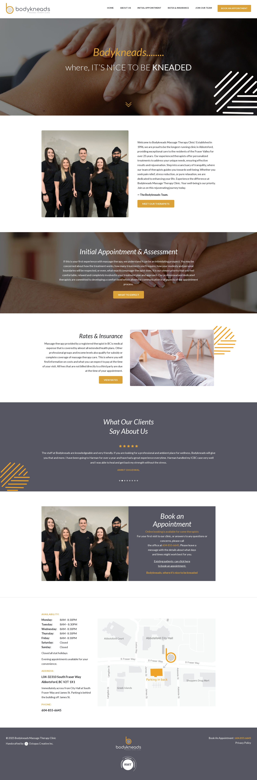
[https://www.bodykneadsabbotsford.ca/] (28, 8)
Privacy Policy (243, 742)
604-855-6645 (170, 545)
